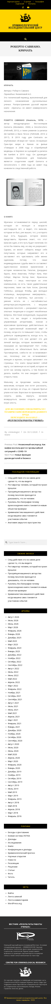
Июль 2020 (13, 747)
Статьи (11, 870)
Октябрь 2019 (14, 778)
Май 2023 (12, 641)
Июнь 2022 (13, 675)
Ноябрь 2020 (14, 733)
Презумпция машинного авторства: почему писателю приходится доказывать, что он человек (24, 495)
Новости (12, 859)
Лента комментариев (18, 900)
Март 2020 (13, 761)
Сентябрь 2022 (15, 665)
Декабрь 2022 (14, 654)
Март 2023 (13, 644)
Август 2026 (13, 617)
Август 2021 (13, 702)
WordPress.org (15, 903)
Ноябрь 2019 (14, 775)
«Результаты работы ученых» (25, 420)
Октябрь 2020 (14, 737)
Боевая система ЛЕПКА (19, 835)
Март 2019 (13, 795)
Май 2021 (12, 713)
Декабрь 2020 (14, 730)
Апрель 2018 (14, 809)
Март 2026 (13, 627)
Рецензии (12, 866)
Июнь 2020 (13, 751)
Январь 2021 (14, 727)
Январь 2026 (14, 634)
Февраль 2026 (14, 630)
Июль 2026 (13, 620)
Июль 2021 (13, 706)
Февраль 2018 (14, 816)
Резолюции (13, 863)
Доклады (12, 839)
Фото (10, 873)
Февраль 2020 (14, 764)
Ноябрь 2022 (14, 658)
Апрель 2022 (14, 682)
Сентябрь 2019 (15, 781)
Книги (7, 434)
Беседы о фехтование (18, 832)
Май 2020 (12, 754)
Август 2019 (13, 785)
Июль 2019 (13, 788)
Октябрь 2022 (14, 661)
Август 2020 (13, 744)
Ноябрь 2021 (14, 692)
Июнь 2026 (13, 623)
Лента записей (15, 896)
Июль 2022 (13, 672)
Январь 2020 (14, 768)
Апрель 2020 (14, 757)
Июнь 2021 (13, 709)
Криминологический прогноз (21, 853)
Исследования (14, 842)
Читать (11, 877)
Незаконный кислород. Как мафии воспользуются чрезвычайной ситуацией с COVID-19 (25, 448)
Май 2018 (12, 806)
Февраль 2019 (14, 799)
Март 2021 (13, 720)
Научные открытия (17, 856)
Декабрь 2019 (14, 771)
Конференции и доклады (20, 849)
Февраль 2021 (14, 723)
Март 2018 (13, 812)
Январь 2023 (14, 651)
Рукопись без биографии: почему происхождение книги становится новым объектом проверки (27, 505)
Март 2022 (13, 685)
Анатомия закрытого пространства (24, 522)
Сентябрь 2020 (15, 740)
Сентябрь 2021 (15, 699)
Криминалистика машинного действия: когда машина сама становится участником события (26, 515)
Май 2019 (12, 792)
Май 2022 (12, 678)
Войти (11, 893)
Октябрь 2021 (14, 696)
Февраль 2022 (14, 689)
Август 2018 (13, 802)
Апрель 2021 (14, 716)
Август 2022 (13, 668)
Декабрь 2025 (14, 637)
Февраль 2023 (14, 648)
